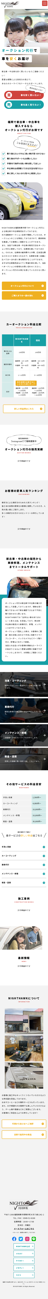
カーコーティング (9, 856)
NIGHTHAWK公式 (23, 1246)
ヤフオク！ (20, 1261)
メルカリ (19, 1253)
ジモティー (20, 1268)
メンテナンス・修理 (10, 874)
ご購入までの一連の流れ (22, 295)
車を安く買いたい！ (31, 95)
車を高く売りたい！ (31, 104)
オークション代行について (22, 285)
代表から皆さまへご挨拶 (23, 1123)
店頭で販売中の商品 (23, 1134)
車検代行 (5, 865)
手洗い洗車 (6, 847)
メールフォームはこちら (24, 1228)
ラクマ (18, 1275)
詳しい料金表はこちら (24, 408)
